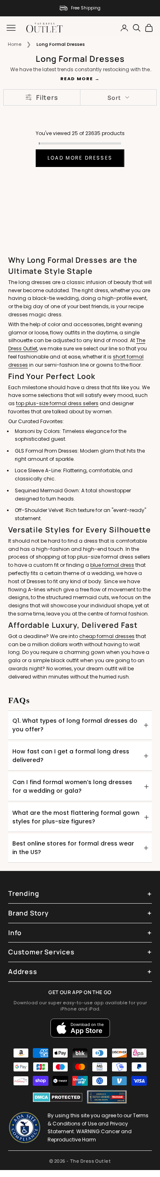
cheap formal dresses (107, 636)
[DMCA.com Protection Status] (57, 1097)
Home (14, 44)
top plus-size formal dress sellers (57, 403)
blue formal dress (112, 564)
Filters (47, 97)
